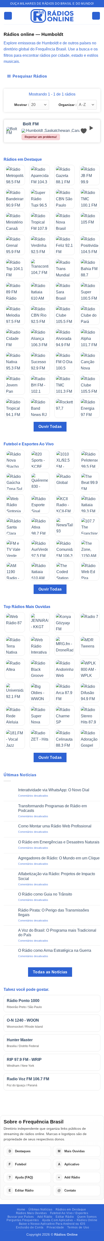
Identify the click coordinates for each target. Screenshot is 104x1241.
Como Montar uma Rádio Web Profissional (54, 826)
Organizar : (68, 104)
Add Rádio (45, 1216)
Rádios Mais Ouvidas (31, 1213)
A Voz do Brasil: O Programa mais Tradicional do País (57, 932)
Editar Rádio (65, 1216)
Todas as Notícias (50, 972)
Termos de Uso (78, 1227)
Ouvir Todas (50, 426)
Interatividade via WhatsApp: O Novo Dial (53, 790)
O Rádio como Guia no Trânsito (45, 894)
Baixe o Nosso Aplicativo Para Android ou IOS (52, 1223)
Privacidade (55, 1227)
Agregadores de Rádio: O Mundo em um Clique (59, 858)
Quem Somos (87, 1216)
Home (21, 1209)
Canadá (78, 131)
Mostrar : (21, 104)
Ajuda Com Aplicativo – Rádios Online (69, 1220)
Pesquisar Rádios (30, 76)
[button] (8, 16)
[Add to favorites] (84, 131)
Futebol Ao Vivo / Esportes (69, 1213)
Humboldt (34, 131)
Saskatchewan (57, 131)
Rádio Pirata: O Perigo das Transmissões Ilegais (53, 912)
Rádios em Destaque (71, 1209)
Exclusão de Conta (29, 1227)
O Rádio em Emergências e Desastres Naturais (58, 842)
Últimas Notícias (40, 1209)
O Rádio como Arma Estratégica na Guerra (54, 950)
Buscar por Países (20, 1216)
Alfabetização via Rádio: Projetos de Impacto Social (56, 876)
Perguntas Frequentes (23, 1220)
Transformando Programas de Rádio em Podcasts (52, 808)
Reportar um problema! (41, 137)
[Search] (96, 16)
